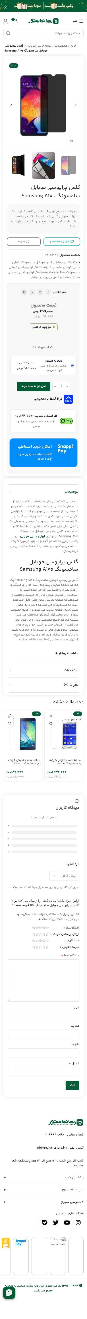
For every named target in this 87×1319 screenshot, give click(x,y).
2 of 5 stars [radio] (43, 927)
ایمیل (74, 1063)
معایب (75, 1026)
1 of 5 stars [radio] (47, 927)
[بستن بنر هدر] (5, 7)
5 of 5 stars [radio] (33, 927)
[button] (9, 716)
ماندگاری (73, 941)
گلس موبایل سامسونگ (36, 262)
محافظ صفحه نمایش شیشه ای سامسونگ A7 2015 (24, 762)
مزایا (76, 1007)
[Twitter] (55, 1222)
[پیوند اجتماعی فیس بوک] (48, 292)
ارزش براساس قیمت (65, 935)
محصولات (61, 46)
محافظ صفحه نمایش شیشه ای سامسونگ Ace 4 (65, 762)
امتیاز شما (72, 928)
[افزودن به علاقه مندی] (51, 724)
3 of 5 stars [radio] (40, 927)
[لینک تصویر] (66, 1122)
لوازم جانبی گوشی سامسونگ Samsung (46, 265)
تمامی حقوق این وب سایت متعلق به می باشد (42, 1288)
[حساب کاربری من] (5, 21)
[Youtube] (66, 1222)
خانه (73, 46)
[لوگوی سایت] (43, 21)
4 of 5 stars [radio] (37, 927)
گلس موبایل (62, 262)
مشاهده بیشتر (68, 653)
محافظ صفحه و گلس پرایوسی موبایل (55, 277)
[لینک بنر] (50, 7)
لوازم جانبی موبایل (39, 46)
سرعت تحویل (70, 948)
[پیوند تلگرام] (24, 292)
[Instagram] (78, 1222)
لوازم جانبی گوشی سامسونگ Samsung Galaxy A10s (44, 270)
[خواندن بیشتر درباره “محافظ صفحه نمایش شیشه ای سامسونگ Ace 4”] (51, 716)
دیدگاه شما (70, 955)
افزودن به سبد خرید (33, 386)
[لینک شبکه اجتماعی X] (40, 292)
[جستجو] (8, 33)
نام (75, 1044)
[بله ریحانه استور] (44, 1222)
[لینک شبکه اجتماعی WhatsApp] (32, 292)
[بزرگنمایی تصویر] (72, 141)
